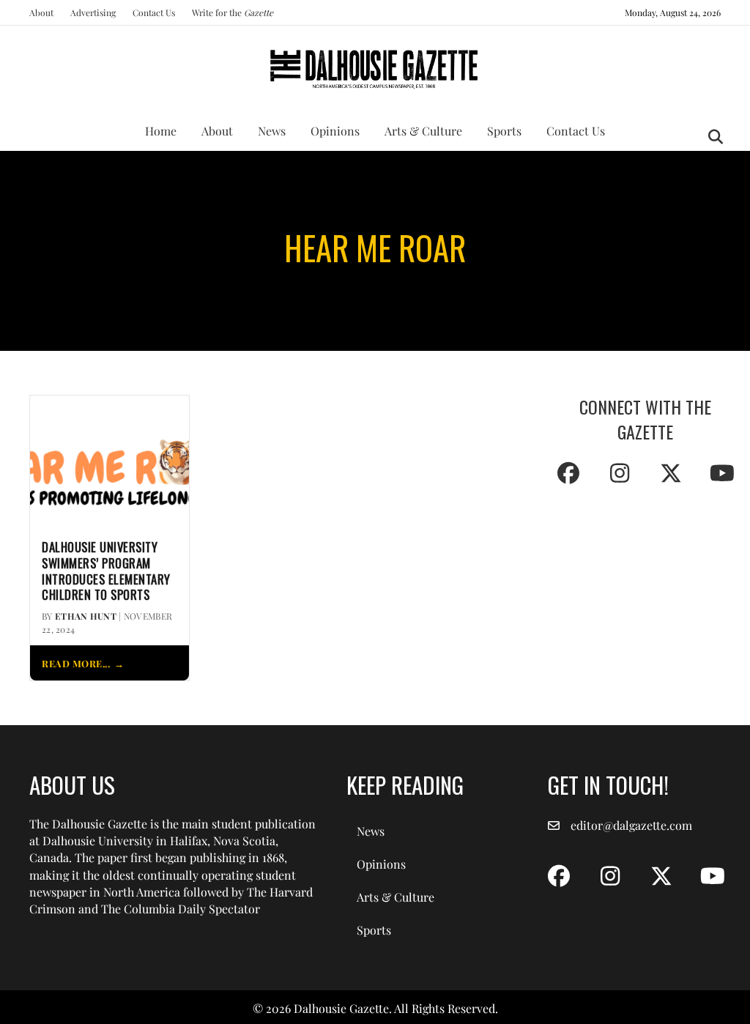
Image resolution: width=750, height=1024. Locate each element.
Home (161, 130)
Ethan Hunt (85, 616)
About (41, 12)
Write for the (232, 12)
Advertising (93, 12)
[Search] (711, 137)
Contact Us (154, 12)
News (272, 130)
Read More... (76, 663)
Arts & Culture (423, 130)
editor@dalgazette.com (631, 825)
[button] (568, 473)
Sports (504, 130)
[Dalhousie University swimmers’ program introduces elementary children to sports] (109, 459)
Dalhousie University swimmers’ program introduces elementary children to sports (106, 571)
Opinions (335, 130)
